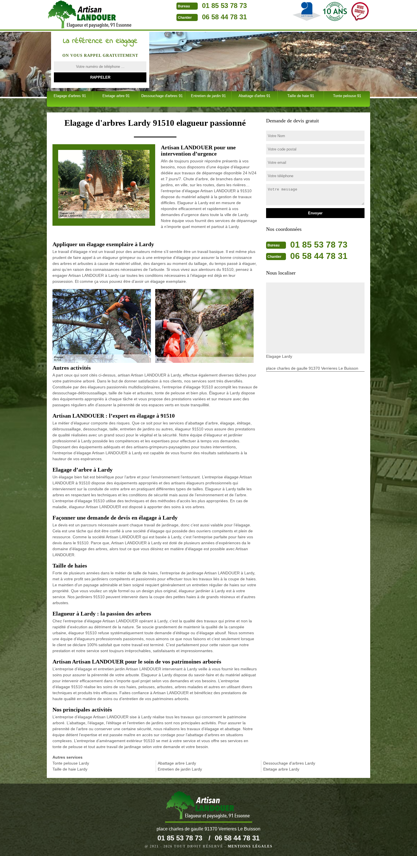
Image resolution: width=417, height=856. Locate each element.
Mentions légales (250, 846)
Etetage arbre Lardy (281, 769)
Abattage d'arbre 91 (254, 96)
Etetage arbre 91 (116, 96)
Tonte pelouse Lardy (70, 763)
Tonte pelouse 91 (347, 96)
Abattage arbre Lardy (177, 763)
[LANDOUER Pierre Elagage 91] (90, 15)
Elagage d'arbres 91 (70, 96)
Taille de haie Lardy (69, 769)
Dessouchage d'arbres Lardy (289, 763)
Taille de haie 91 (300, 96)
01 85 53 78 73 (224, 5)
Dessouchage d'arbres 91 (162, 96)
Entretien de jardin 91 (208, 96)
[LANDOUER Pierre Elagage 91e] (208, 807)
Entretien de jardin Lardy (180, 769)
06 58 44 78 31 (224, 17)
